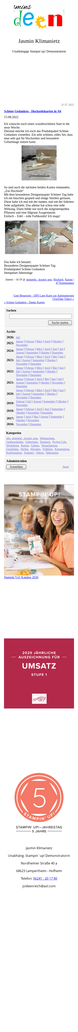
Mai (55, 356)
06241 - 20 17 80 (45, 878)
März (39, 341)
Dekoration (52, 452)
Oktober (57, 341)
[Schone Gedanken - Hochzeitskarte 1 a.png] (39, 237)
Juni (55, 349)
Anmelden (16, 466)
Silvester (35, 449)
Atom (65, 466)
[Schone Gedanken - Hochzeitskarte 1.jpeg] (39, 162)
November (22, 345)
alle (8, 438)
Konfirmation (14, 452)
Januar (19, 341)
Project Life (59, 441)
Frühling (47, 449)
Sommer (29, 452)
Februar (29, 341)
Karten (69, 279)
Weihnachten (47, 438)
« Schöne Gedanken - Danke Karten (24, 302)
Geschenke (12, 449)
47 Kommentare (65, 282)
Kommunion (62, 449)
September (32, 352)
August (20, 352)
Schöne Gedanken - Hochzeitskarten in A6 (32, 111)
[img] (39, 15)
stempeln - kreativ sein (39, 279)
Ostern (39, 452)
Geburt (35, 445)
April (47, 341)
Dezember (57, 352)
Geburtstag (31, 441)
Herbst (24, 449)
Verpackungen (49, 445)
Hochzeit (58, 279)
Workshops (12, 445)
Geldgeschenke (14, 441)
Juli (18, 337)
